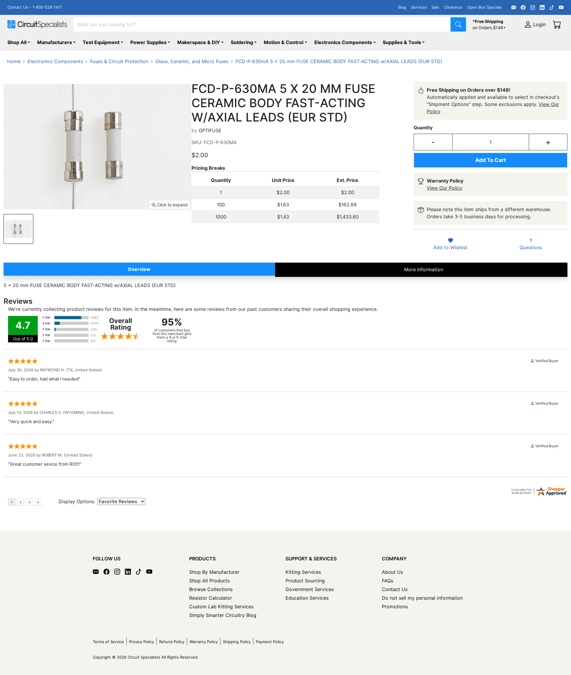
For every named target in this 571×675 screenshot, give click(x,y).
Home (14, 61)
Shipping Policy (237, 641)
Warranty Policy (203, 641)
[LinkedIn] (542, 7)
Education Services (307, 598)
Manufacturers (54, 42)
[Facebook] (523, 7)
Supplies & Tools (402, 42)
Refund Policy (171, 641)
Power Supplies (148, 42)
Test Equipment (101, 42)
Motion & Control (283, 42)
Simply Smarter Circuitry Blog (222, 615)
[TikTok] (551, 7)
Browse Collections (211, 589)
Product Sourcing (305, 581)
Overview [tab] (139, 269)
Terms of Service (108, 641)
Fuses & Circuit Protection (119, 61)
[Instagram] (532, 7)
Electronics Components (343, 42)
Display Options (76, 501)
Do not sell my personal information (422, 598)
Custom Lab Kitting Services (221, 606)
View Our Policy (444, 188)
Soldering (242, 42)
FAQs (387, 581)
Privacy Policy (141, 641)
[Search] (458, 24)
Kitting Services (303, 572)
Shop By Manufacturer (214, 572)
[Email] (513, 7)
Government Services (310, 589)
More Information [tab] (423, 269)
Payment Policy (270, 641)
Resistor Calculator (210, 598)
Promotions (395, 606)
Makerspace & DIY (198, 42)
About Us (392, 572)
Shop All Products (209, 581)
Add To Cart (490, 160)
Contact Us (394, 589)
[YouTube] (561, 7)
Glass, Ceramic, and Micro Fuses (192, 61)
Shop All (16, 42)
